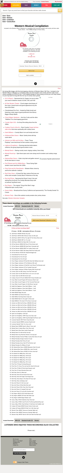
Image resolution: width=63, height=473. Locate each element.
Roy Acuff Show (9, 178)
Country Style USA (10, 122)
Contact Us (15, 445)
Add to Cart (31, 70)
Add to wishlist (30, 75)
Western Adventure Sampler (16, 198)
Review (37, 206)
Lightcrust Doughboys (11, 145)
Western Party (9, 195)
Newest (36, 5)
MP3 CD (17, 206)
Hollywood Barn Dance (11, 135)
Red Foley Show (10, 173)
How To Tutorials (33, 443)
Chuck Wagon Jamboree (12, 117)
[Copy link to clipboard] (35, 83)
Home (5, 5)
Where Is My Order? (18, 440)
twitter (31, 83)
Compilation (10, 19)
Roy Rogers (8, 185)
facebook (27, 83)
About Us (15, 443)
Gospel (31, 127)
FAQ (46, 5)
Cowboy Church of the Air (12, 127)
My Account (58, 1)
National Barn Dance (11, 158)
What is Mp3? (32, 440)
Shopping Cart (16, 442)
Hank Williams (9, 132)
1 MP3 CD (31, 54)
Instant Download (8, 206)
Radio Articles (32, 445)
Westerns (9, 17)
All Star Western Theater (12, 103)
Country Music (11, 21)
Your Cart (56, 5)
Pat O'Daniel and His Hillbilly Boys (15, 163)
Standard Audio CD (27, 206)
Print (59, 88)
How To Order (32, 442)
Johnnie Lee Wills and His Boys (14, 140)
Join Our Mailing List (19, 453)
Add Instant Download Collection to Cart (44, 220)
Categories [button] (15, 5)
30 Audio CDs (31, 56)
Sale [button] (26, 5)
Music (8, 15)
